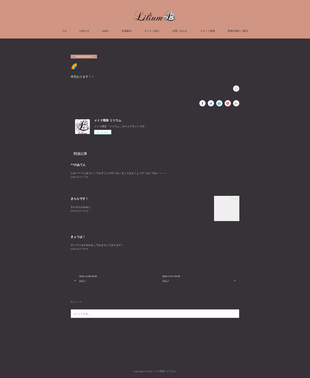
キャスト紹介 (151, 31)
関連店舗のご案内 (238, 31)
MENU (105, 31)
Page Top (155, 354)
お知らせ (84, 31)
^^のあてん (78, 164)
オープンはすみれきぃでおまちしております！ (97, 245)
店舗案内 (126, 31)
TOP (64, 31)
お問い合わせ (179, 31)
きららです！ (79, 198)
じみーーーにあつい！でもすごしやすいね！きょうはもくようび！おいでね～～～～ (119, 173)
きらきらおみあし (81, 206)
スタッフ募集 (207, 31)
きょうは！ (78, 236)
